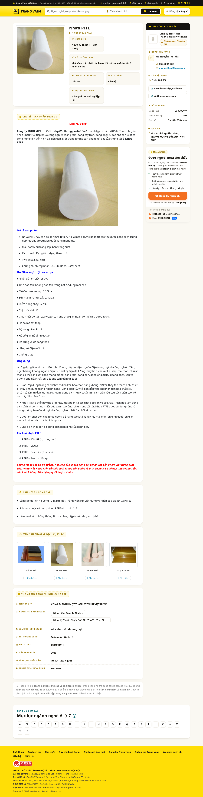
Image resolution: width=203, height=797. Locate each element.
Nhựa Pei (31, 570)
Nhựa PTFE (62, 570)
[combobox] (77, 11)
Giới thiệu (137, 3)
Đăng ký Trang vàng (120, 751)
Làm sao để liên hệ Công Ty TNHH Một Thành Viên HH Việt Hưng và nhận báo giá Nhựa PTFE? (75, 500)
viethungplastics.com (165, 96)
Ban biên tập (34, 751)
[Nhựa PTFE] (62, 554)
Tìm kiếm (152, 11)
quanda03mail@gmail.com (172, 68)
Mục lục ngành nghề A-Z (115, 3)
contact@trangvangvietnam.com (65, 787)
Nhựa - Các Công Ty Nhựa (67, 613)
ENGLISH (185, 3)
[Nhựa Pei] (31, 554)
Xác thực (50, 751)
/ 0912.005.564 (166, 214)
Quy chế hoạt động (69, 751)
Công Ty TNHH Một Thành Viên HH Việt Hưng (173, 35)
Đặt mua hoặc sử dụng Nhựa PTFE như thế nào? (48, 508)
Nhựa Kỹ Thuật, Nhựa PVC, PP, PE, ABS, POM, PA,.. (79, 620)
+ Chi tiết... (31, 578)
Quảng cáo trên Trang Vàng (161, 3)
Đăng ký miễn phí (178, 11)
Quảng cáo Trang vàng (147, 751)
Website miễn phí (172, 751)
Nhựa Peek (92, 570)
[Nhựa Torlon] (123, 554)
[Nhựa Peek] (93, 554)
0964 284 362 (166, 64)
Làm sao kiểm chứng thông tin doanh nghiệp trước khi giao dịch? (59, 516)
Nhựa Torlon (123, 570)
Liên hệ (17, 756)
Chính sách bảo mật (94, 751)
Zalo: (164, 218)
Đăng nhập (181, 202)
